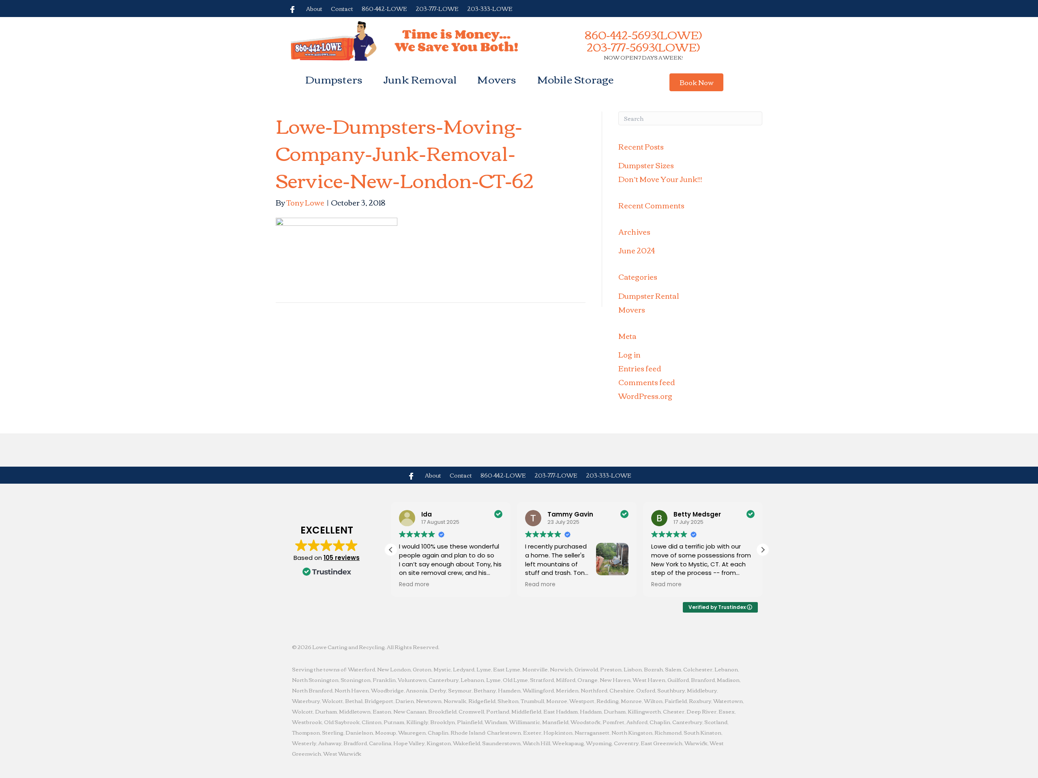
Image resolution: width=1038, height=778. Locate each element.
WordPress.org (645, 396)
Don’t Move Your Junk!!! (660, 179)
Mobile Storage (575, 78)
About (314, 8)
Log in (629, 354)
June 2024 (636, 250)
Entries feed (639, 368)
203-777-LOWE (437, 8)
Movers (496, 78)
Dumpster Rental (648, 295)
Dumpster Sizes (646, 165)
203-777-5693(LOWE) (643, 46)
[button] (696, 82)
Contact (342, 8)
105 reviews (342, 557)
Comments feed (646, 382)
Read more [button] (414, 584)
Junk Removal (420, 78)
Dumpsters (333, 78)
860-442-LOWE (384, 8)
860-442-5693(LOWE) (643, 34)
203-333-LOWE (490, 8)
